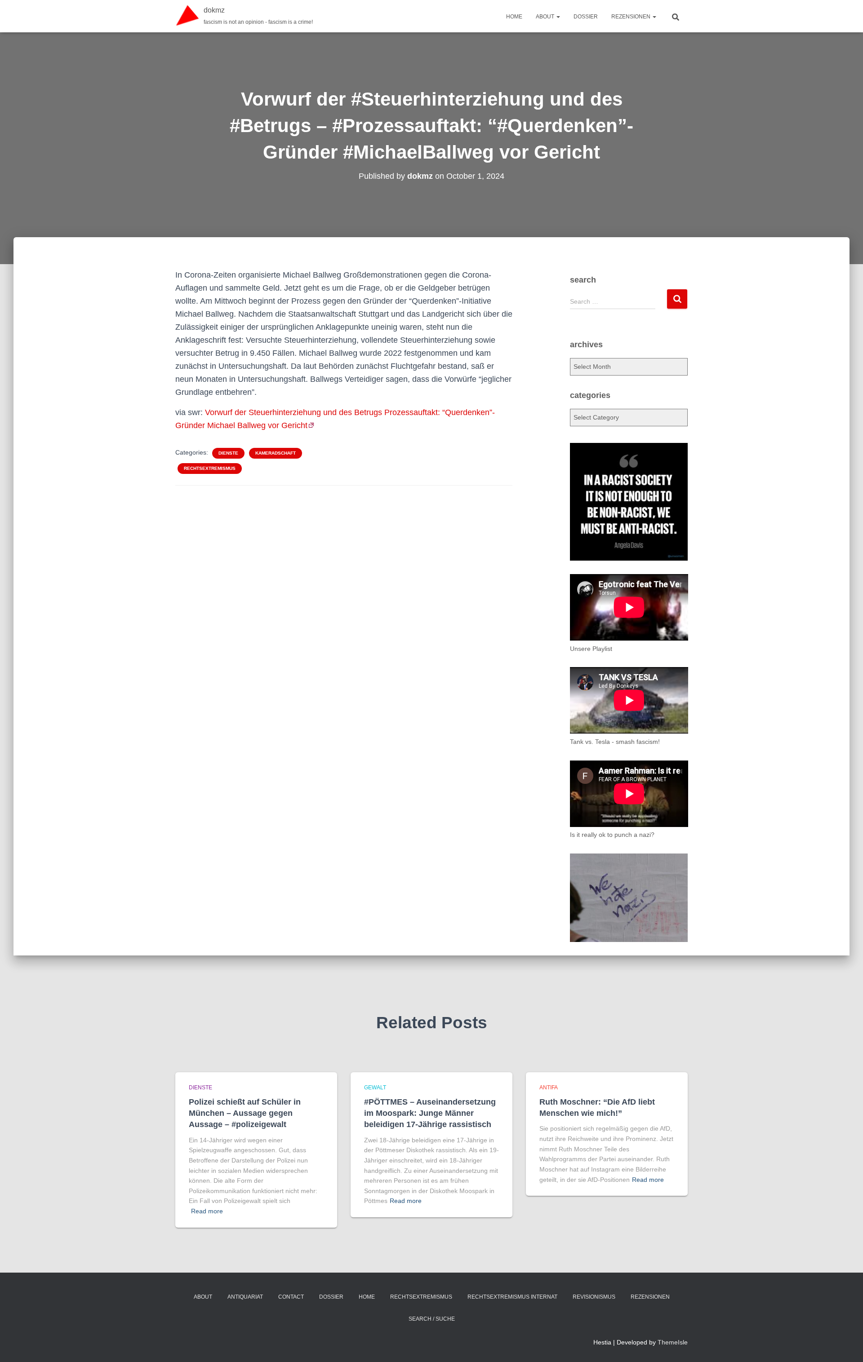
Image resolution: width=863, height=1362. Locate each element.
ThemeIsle (673, 1342)
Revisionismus (594, 1297)
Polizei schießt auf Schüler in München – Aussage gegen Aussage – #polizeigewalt (245, 1113)
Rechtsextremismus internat (512, 1297)
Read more (207, 1211)
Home (514, 16)
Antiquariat (245, 1297)
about (546, 16)
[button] (558, 16)
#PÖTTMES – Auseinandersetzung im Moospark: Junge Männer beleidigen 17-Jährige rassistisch (430, 1113)
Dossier (586, 16)
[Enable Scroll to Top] (845, 1344)
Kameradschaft (275, 453)
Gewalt (375, 1087)
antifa (548, 1087)
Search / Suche (432, 1319)
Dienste (228, 453)
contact (291, 1297)
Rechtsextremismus (210, 468)
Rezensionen (631, 16)
